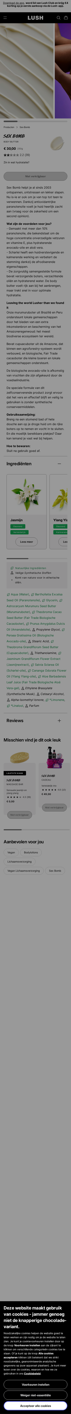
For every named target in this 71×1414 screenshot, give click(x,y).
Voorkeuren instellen (35, 1384)
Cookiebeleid (32, 1373)
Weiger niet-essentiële (35, 1395)
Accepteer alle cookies (35, 1406)
